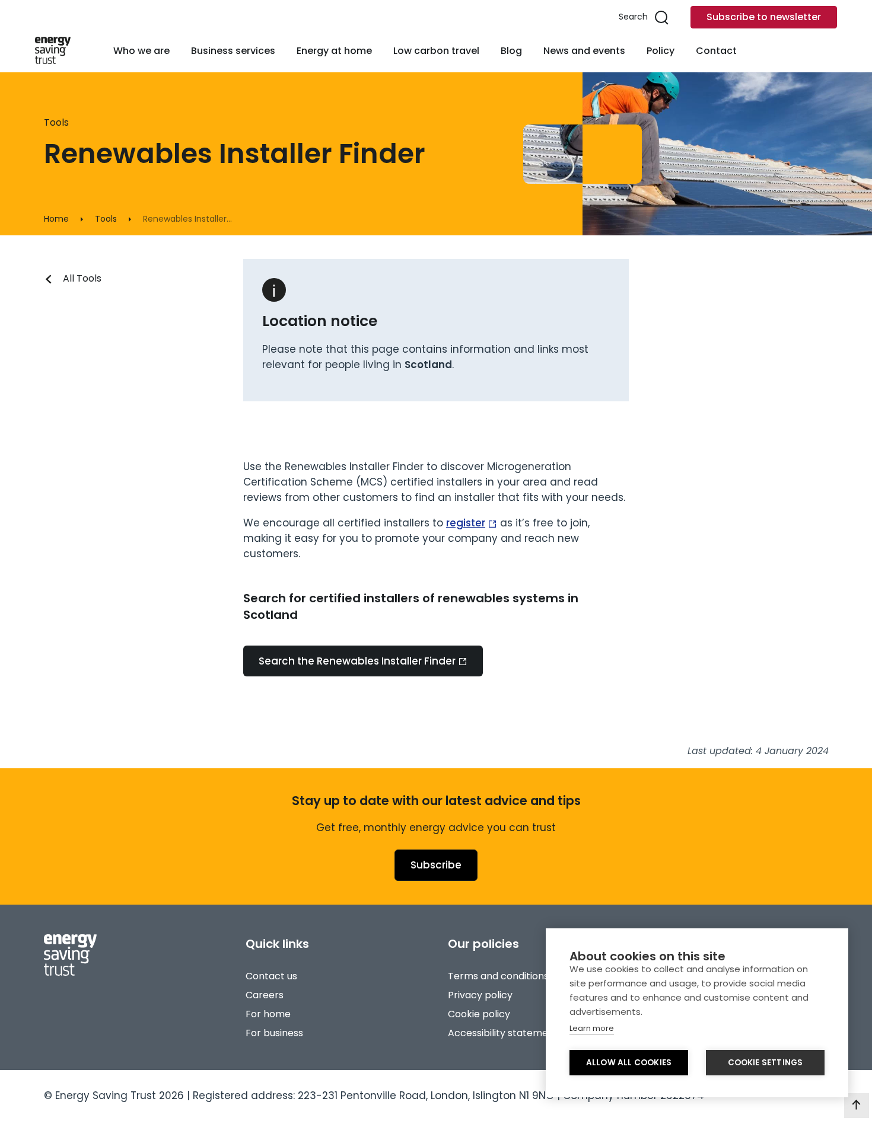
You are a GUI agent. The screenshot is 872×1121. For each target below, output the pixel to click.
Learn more (591, 1028)
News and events (584, 51)
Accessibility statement (503, 1033)
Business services (233, 51)
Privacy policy (480, 995)
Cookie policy (479, 1014)
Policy (660, 51)
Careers (265, 995)
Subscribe (436, 865)
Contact (716, 51)
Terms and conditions (498, 976)
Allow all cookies (628, 1062)
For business (274, 1033)
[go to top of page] (856, 1105)
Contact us (271, 976)
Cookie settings (765, 1062)
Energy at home (334, 51)
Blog (511, 51)
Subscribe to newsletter (763, 17)
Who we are (141, 51)
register (465, 523)
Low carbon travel (436, 51)
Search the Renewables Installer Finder (357, 661)
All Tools (82, 278)
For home (268, 1014)
